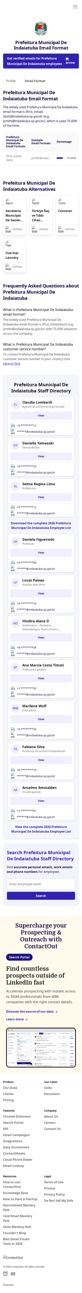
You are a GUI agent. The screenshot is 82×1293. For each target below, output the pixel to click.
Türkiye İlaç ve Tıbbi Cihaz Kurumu (40, 215)
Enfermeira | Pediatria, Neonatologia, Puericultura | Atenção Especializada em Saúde (43, 627)
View (41, 415)
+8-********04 (26, 647)
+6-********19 (26, 770)
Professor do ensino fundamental (43, 751)
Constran (65, 211)
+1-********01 (26, 811)
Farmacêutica (30, 447)
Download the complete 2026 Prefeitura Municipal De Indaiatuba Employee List (41, 525)
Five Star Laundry (12, 255)
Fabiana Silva (33, 746)
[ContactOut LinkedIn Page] (5, 1273)
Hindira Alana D (35, 621)
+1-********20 (26, 688)
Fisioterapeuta (31, 792)
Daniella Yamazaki (38, 443)
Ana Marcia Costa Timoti (43, 665)
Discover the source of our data (30, 1011)
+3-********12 (26, 425)
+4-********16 (26, 603)
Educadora (29, 710)
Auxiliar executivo (33, 584)
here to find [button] (11, 363)
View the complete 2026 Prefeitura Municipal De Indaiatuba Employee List (41, 829)
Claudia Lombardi (37, 402)
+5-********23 (26, 729)
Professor (28, 544)
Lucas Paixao (33, 580)
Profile (11, 81)
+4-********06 (26, 562)
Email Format (35, 81)
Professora (29, 488)
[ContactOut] (21, 6)
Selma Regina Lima (38, 484)
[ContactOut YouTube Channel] (13, 1273)
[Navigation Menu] (75, 6)
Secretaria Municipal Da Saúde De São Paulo (13, 215)
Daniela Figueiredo (38, 539)
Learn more (15, 1019)
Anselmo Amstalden (39, 787)
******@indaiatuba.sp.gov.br (36, 431)
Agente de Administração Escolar (43, 406)
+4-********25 (26, 466)
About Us (51, 1116)
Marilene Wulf (34, 706)
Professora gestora (34, 669)
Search (41, 896)
